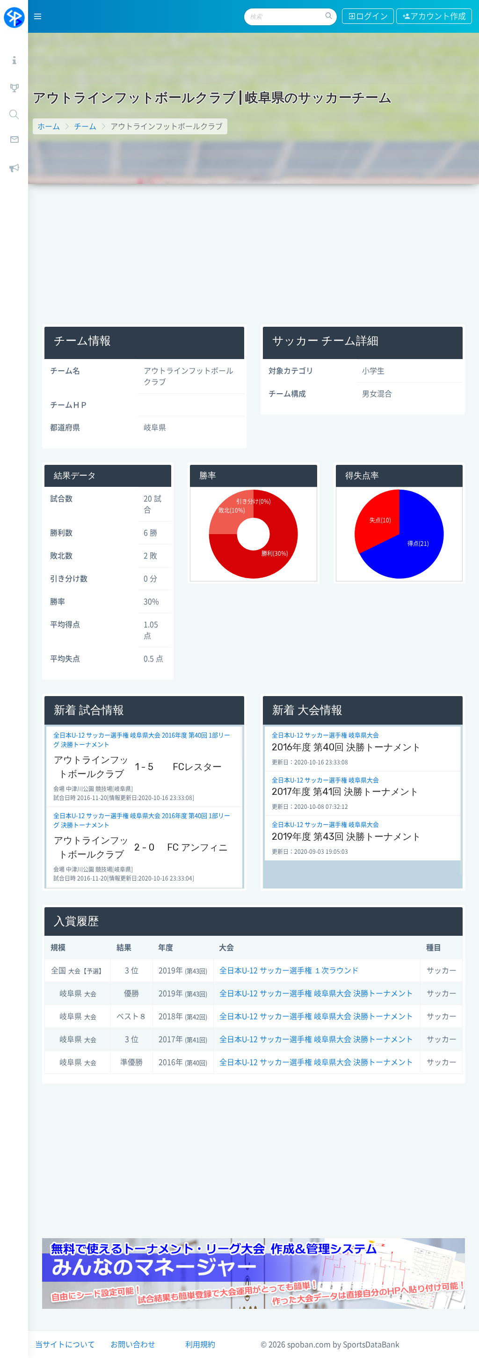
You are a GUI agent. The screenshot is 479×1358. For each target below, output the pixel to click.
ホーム (48, 126)
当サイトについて (65, 1344)
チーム (85, 126)
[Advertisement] (253, 254)
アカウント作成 (438, 16)
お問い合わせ (132, 1344)
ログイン (372, 16)
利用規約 (200, 1344)
